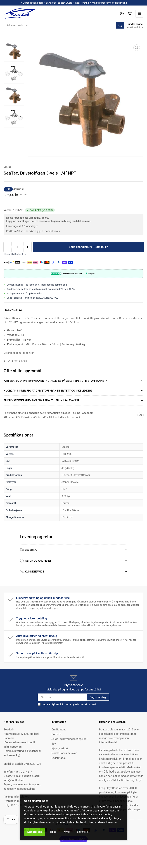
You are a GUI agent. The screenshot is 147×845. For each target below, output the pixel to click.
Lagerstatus (58, 758)
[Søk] (120, 25)
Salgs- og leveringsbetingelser (69, 739)
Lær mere (82, 831)
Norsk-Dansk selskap (64, 753)
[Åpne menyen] (139, 13)
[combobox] (64, 25)
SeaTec (7, 166)
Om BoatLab (58, 729)
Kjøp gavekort (59, 748)
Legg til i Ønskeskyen (16, 254)
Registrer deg (98, 697)
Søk (53, 743)
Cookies (56, 734)
